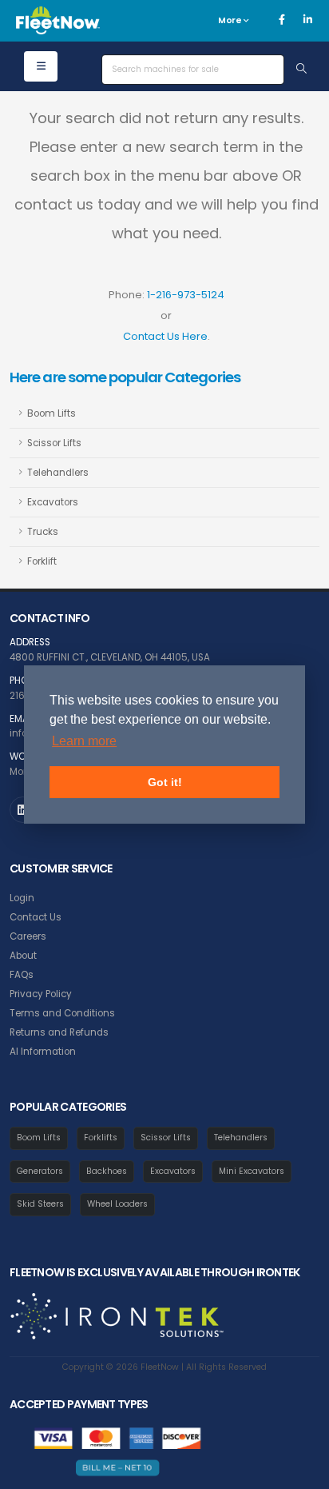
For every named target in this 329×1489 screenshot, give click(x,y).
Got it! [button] (165, 782)
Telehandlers (58, 472)
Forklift (42, 561)
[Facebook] (282, 20)
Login (22, 898)
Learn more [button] (84, 741)
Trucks (42, 531)
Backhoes (106, 1171)
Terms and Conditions (62, 1013)
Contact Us (35, 917)
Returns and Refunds (59, 1032)
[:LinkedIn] (23, 809)
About (23, 955)
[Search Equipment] (301, 69)
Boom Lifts (51, 413)
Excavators (52, 502)
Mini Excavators (251, 1171)
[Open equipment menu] (40, 66)
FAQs (22, 974)
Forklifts (100, 1138)
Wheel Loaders (117, 1204)
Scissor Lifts (54, 443)
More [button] (231, 20)
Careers (28, 936)
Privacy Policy (41, 994)
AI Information (43, 1051)
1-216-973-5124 (185, 294)
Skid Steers (40, 1204)
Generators (40, 1171)
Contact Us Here (165, 336)
